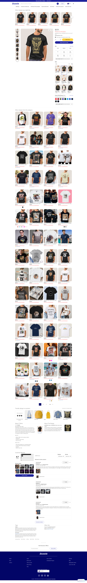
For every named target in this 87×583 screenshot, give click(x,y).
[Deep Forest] (65, 99)
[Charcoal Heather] (56, 101)
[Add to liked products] (52, 30)
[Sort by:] (72, 64)
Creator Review (38, 485)
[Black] (58, 101)
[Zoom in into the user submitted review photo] (17, 466)
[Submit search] (58, 4)
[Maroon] (58, 99)
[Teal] (68, 99)
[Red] (56, 99)
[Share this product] (49, 30)
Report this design (50, 529)
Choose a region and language (42, 569)
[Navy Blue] (72, 99)
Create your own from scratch (40, 433)
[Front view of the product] (37, 45)
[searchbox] (39, 4)
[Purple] (63, 99)
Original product (41, 476)
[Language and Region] (68, 4)
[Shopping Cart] (73, 4)
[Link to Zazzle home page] (16, 3)
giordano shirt (17, 533)
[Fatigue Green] (61, 99)
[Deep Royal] (70, 99)
